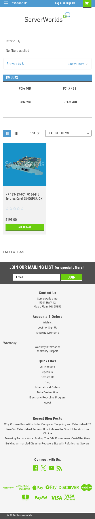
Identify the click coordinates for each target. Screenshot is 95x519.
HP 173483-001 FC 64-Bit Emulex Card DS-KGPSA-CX (24, 196)
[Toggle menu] (6, 6)
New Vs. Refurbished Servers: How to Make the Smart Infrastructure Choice (47, 431)
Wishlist (48, 322)
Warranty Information (48, 347)
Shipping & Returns (47, 332)
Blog (47, 382)
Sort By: (35, 133)
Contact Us (47, 377)
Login (58, 3)
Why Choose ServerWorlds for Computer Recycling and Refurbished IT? (47, 424)
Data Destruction (47, 392)
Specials (47, 372)
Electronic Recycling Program (47, 397)
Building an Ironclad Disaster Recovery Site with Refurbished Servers (47, 443)
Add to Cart (25, 227)
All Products (47, 367)
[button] (47, 63)
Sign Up (70, 3)
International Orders (47, 387)
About (47, 402)
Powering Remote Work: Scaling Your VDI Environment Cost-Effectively (48, 438)
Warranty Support (47, 351)
